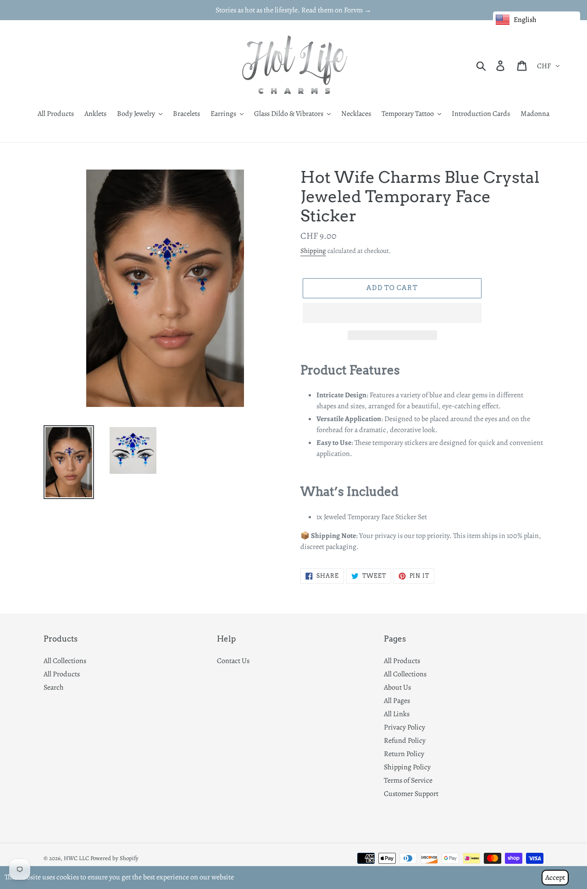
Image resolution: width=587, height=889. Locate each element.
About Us (397, 687)
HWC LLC (76, 858)
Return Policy (404, 754)
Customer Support (411, 794)
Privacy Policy (404, 727)
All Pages (397, 701)
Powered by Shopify (114, 858)
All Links (397, 714)
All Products (62, 674)
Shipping (313, 250)
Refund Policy (405, 740)
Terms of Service (408, 780)
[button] (392, 313)
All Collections (65, 661)
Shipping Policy (407, 767)
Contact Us (233, 661)
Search (54, 687)
